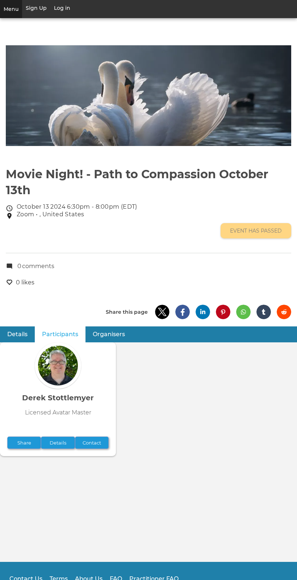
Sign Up (36, 8)
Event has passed (256, 231)
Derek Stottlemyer (58, 397)
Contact (92, 443)
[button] (162, 312)
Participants (63, 334)
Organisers (109, 334)
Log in (62, 8)
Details (17, 334)
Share (24, 443)
